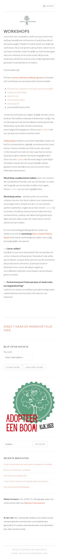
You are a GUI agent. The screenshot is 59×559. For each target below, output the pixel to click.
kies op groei (13, 103)
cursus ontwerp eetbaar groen (27, 77)
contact (45, 129)
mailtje (20, 159)
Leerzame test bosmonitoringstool (16, 487)
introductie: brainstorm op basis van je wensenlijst (30, 88)
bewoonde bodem (16, 99)
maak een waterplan (16, 92)
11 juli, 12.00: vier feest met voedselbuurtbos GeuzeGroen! (26, 481)
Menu (50, 6)
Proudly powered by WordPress (29, 550)
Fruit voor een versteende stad (15, 476)
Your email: (8, 352)
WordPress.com (38, 553)
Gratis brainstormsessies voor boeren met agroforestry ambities (28, 464)
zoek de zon (13, 96)
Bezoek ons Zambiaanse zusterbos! (17, 470)
